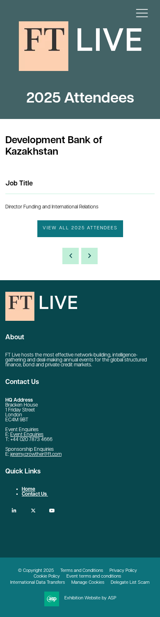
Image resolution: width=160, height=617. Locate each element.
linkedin (14, 510)
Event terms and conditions (93, 576)
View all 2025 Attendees (80, 228)
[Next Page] (89, 256)
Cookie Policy (47, 576)
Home (28, 489)
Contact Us (35, 494)
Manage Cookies (87, 582)
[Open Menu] (142, 12)
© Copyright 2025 (36, 571)
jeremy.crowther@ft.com (36, 454)
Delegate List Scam (130, 582)
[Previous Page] (70, 256)
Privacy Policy (123, 571)
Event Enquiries (26, 434)
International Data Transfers (37, 582)
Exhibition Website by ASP (90, 598)
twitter (33, 510)
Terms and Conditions (81, 571)
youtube (52, 510)
